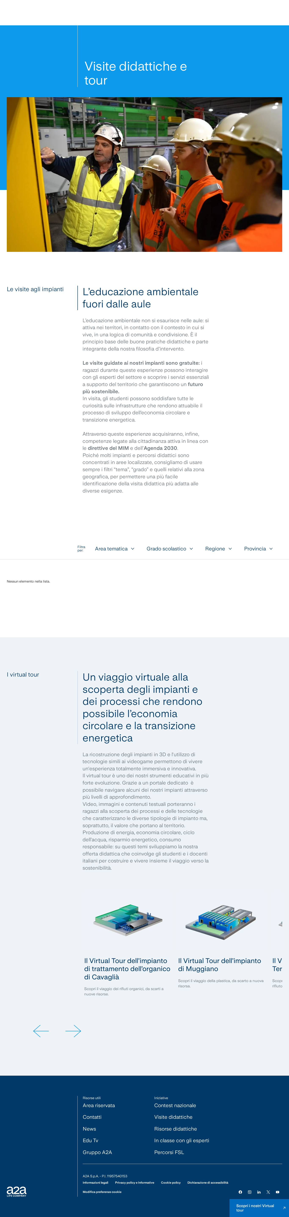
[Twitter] (268, 1192)
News (89, 1129)
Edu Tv (90, 1140)
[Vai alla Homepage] (16, 1192)
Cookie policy (171, 1182)
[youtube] (277, 1192)
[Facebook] (240, 1192)
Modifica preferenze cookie (102, 1192)
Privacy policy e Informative (134, 1182)
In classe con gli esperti (181, 1140)
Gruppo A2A (97, 1152)
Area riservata (99, 1105)
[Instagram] (249, 1192)
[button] (40, 1031)
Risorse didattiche (175, 1129)
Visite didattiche (173, 1117)
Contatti (92, 1117)
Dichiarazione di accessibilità (207, 1182)
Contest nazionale (175, 1105)
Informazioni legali (95, 1182)
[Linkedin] (259, 1192)
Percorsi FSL (169, 1152)
